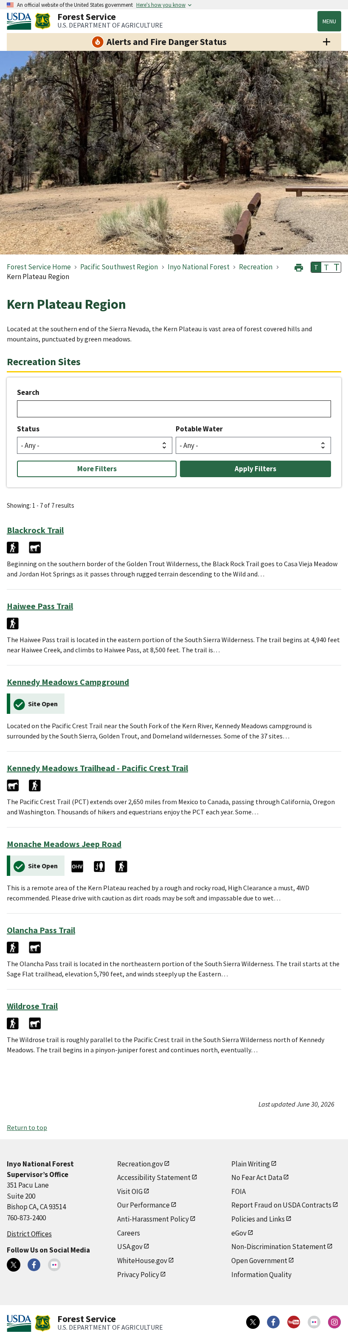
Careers (128, 1233)
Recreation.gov (140, 1164)
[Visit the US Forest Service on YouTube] (293, 1322)
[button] (299, 266)
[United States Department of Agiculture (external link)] (21, 21)
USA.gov (130, 1246)
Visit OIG (130, 1191)
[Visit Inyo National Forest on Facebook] (34, 1265)
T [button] (316, 267)
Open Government (259, 1260)
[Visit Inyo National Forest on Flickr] (54, 1265)
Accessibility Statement (154, 1177)
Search (28, 392)
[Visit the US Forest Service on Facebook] (273, 1322)
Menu (329, 21)
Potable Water (199, 428)
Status (28, 428)
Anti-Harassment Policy (153, 1219)
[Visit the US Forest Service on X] (253, 1322)
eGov (239, 1233)
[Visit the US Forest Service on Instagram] (334, 1322)
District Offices (29, 1234)
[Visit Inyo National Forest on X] (13, 1265)
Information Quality (261, 1274)
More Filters (97, 468)
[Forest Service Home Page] (43, 21)
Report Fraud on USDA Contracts (281, 1205)
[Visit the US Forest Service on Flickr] (314, 1322)
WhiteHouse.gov (142, 1260)
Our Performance (143, 1205)
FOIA (238, 1191)
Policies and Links (258, 1219)
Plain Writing (250, 1164)
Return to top (27, 1127)
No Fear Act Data (256, 1177)
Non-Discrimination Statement (278, 1246)
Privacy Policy (138, 1274)
